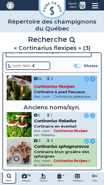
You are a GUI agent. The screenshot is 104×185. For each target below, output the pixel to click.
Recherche (48, 39)
